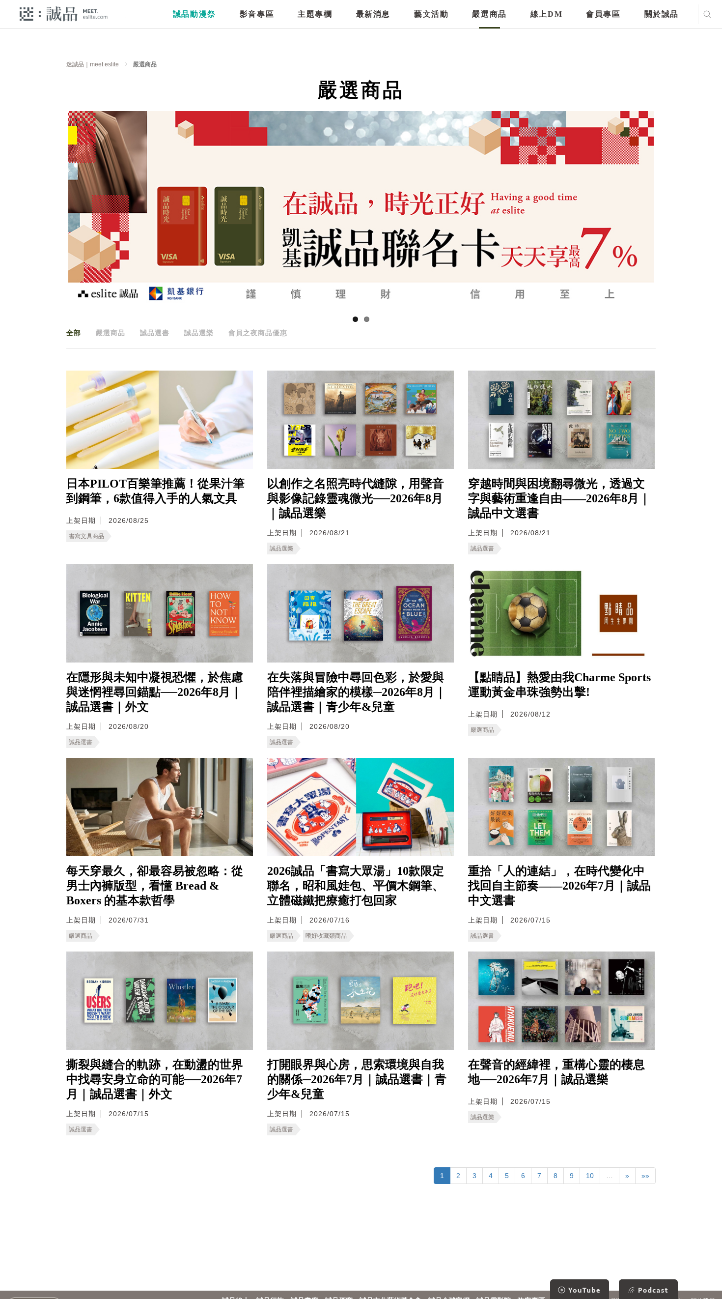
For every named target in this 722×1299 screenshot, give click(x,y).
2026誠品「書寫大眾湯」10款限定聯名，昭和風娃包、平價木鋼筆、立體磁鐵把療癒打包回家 (355, 886)
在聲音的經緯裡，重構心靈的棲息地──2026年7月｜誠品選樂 (556, 1072)
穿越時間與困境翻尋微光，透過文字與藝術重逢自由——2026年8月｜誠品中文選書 (559, 498)
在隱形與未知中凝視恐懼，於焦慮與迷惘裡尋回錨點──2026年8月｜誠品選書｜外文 (154, 692)
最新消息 (373, 14)
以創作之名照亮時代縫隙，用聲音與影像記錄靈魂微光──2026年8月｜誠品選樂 (355, 498)
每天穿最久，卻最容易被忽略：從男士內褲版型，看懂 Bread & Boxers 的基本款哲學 (154, 886)
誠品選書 (154, 333)
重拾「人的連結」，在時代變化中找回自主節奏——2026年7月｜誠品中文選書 (559, 886)
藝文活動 (431, 14)
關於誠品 (661, 14)
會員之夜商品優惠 (257, 333)
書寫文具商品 (86, 536)
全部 (73, 333)
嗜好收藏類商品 (326, 935)
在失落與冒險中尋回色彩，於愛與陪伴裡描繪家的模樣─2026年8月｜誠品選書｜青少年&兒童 (356, 692)
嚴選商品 (489, 14)
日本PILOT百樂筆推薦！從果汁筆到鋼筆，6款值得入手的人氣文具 (155, 491)
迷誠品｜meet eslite (92, 64)
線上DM (546, 14)
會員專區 (603, 14)
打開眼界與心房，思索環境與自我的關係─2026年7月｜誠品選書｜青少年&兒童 (356, 1079)
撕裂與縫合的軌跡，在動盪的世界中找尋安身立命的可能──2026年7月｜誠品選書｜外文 (154, 1079)
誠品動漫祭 (194, 14)
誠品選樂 (199, 333)
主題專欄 (315, 14)
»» (645, 1176)
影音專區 (257, 14)
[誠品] (64, 13)
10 (590, 1176)
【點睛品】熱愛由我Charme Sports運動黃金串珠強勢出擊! (559, 684)
